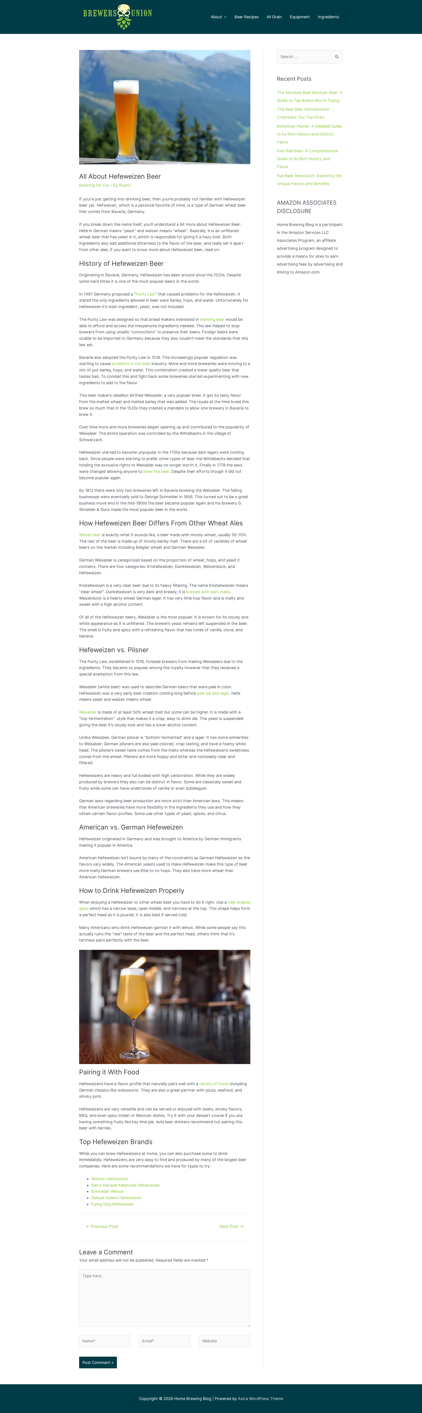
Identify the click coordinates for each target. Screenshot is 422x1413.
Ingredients (328, 17)
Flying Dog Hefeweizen (112, 1204)
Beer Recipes (247, 17)
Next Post (231, 1226)
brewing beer (212, 319)
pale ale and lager (213, 693)
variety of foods (214, 1083)
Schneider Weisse (107, 1191)
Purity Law (145, 294)
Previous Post (102, 1226)
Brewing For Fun (94, 185)
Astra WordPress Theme (260, 1398)
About (216, 17)
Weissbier (88, 712)
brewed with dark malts (208, 591)
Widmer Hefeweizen (109, 1178)
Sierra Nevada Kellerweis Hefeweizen (125, 1185)
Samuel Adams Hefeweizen (116, 1197)
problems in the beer (131, 363)
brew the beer (156, 471)
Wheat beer (90, 534)
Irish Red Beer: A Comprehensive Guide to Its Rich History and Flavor (307, 159)
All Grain (274, 17)
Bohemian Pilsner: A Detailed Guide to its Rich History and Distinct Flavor (309, 134)
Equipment (300, 17)
